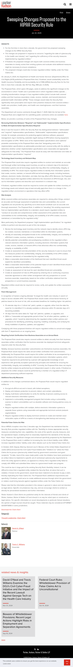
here (66, 115)
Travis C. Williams (18, 544)
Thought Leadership (8, 518)
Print (61, 12)
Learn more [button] (7, 663)
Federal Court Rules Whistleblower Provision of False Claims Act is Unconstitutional (54, 584)
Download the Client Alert (10, 509)
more (3, 640)
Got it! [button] (67, 662)
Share (68, 12)
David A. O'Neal (18, 528)
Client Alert (21, 518)
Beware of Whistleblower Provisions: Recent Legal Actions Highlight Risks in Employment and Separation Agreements (17, 620)
